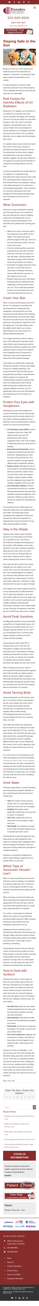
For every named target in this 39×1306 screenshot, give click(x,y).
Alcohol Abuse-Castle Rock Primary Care (19, 1139)
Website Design (8, 1291)
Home (9, 1258)
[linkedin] (19, 1298)
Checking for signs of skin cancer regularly (18, 760)
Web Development (21, 1291)
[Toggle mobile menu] (35, 8)
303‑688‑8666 (18, 18)
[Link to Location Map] (19, 1193)
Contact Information (14, 1266)
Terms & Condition (14, 1274)
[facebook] (16, 1298)
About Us (10, 1262)
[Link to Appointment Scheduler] (18, 31)
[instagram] (23, 1298)
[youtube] (12, 1298)
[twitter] (27, 1298)
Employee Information (15, 1278)
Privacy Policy (12, 1270)
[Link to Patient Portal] (19, 1182)
